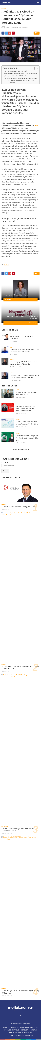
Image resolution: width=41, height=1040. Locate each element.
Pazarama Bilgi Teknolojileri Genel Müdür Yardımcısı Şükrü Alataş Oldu (24, 351)
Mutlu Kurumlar (12, 27)
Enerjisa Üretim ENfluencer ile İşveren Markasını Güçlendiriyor (27, 423)
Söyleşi (18, 1032)
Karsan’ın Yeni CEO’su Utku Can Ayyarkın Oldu (21, 337)
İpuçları (7, 1030)
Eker (36, 125)
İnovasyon (4, 826)
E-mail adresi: (6, 463)
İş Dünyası (13, 373)
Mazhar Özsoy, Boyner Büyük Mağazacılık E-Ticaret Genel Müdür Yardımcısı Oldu (26, 408)
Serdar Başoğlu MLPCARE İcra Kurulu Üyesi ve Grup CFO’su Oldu (23, 363)
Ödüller (24, 1030)
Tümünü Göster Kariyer (19, 449)
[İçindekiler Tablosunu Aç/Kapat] (35, 68)
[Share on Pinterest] (13, 33)
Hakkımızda (29, 1035)
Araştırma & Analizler (29, 1027)
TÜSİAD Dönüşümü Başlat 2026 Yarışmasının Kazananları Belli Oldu (17, 830)
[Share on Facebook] (2, 33)
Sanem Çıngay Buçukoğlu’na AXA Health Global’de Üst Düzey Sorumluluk (24, 376)
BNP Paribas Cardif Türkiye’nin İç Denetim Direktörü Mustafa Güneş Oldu (27, 438)
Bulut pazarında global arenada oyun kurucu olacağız (22, 81)
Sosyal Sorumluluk (15, 1035)
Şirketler (15, 1027)
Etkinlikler (27, 1032)
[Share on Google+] (9, 33)
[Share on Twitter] (6, 33)
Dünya (11, 1032)
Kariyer (3, 8)
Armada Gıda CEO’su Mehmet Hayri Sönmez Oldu (26, 393)
